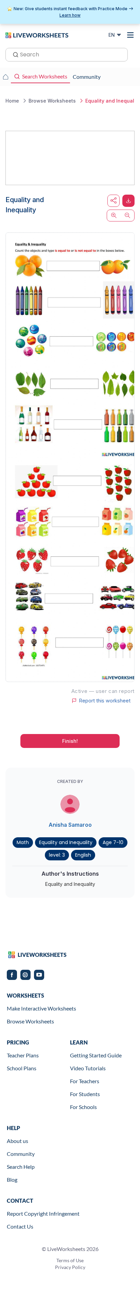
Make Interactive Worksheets (41, 1008)
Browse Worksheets (30, 1021)
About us (17, 1141)
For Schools (83, 1107)
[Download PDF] (128, 201)
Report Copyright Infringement (43, 1213)
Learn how (70, 15)
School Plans (21, 1068)
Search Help (21, 1166)
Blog (12, 1179)
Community (21, 1153)
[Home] (36, 34)
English (83, 855)
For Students (85, 1094)
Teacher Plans (23, 1055)
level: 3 (57, 855)
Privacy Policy (70, 1267)
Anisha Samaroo (70, 824)
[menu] (130, 35)
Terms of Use (70, 1260)
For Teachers (84, 1081)
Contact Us (20, 1226)
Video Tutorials (88, 1068)
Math (23, 842)
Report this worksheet (104, 700)
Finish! (70, 741)
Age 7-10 (113, 842)
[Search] (13, 54)
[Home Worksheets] (5, 76)
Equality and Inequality (65, 842)
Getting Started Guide (96, 1055)
